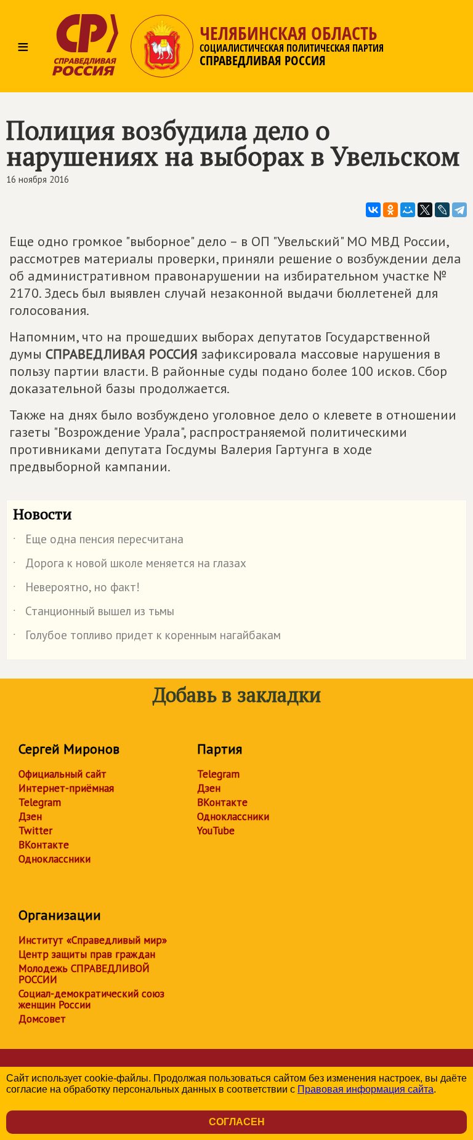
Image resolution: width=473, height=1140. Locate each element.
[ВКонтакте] (373, 209)
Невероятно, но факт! (76, 589)
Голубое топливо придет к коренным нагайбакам (147, 637)
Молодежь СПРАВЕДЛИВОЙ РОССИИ (84, 974)
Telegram (39, 802)
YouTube (216, 830)
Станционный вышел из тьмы (93, 613)
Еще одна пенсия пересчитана (98, 541)
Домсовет (42, 1018)
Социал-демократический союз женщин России (91, 999)
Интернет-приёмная (66, 788)
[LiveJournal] (442, 209)
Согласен (237, 1122)
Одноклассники (54, 858)
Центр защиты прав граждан (86, 954)
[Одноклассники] (390, 209)
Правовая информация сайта (365, 1089)
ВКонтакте (43, 844)
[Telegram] (459, 209)
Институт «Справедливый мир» (92, 940)
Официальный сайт (62, 773)
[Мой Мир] (407, 209)
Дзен (30, 816)
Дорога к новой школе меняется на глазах (129, 565)
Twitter (35, 830)
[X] (425, 209)
